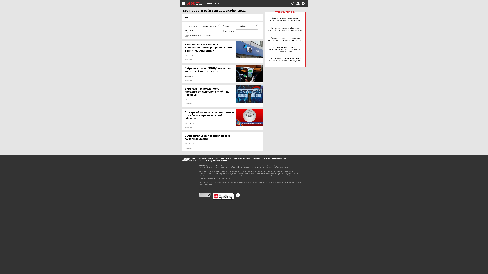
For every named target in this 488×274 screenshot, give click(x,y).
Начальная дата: (189, 31)
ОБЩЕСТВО (188, 60)
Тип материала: (191, 26)
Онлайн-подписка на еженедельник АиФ (269, 158)
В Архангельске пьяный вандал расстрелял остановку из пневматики (285, 39)
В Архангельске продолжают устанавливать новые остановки (285, 19)
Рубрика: (226, 26)
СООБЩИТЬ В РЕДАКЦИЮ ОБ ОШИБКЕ (213, 161)
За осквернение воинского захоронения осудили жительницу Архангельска (285, 49)
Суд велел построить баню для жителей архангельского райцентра (285, 29)
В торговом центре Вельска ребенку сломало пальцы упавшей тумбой (285, 59)
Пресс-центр (226, 158)
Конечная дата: (229, 31)
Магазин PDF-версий (242, 158)
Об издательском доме (208, 158)
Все (186, 17)
